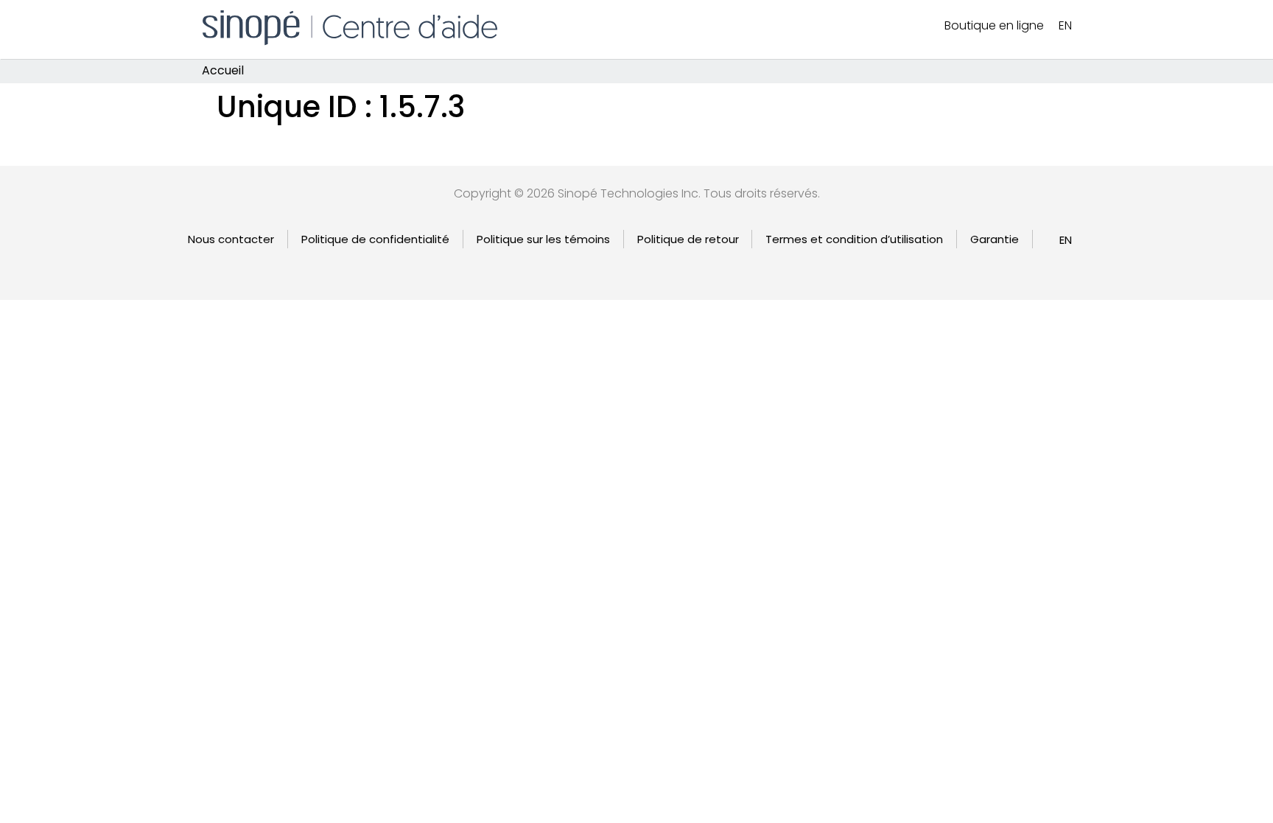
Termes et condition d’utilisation (854, 239)
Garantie (994, 239)
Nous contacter (231, 239)
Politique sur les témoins (543, 239)
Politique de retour (688, 239)
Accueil (223, 71)
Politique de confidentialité (375, 239)
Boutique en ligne (994, 25)
